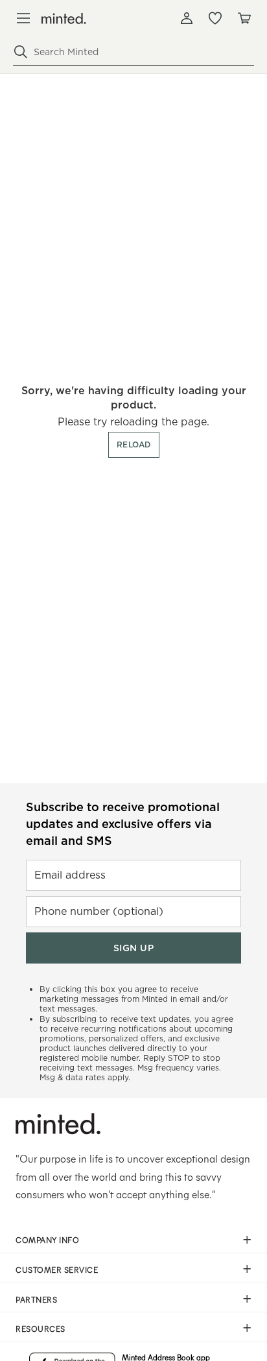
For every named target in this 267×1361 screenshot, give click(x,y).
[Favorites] (215, 18)
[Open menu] (23, 18)
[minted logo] (63, 18)
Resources (40, 1328)
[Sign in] (186, 18)
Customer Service (57, 1269)
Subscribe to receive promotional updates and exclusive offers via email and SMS (123, 823)
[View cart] (243, 18)
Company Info (47, 1240)
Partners (36, 1299)
